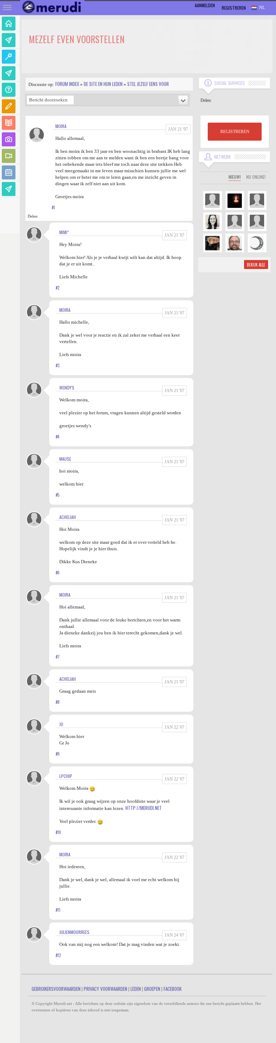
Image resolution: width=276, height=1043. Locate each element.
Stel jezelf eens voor (148, 83)
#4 (57, 436)
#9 (58, 754)
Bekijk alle (256, 265)
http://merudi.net (143, 807)
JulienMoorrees (74, 932)
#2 (57, 288)
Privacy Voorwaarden (105, 988)
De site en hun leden (103, 83)
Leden (135, 988)
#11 (58, 910)
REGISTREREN (234, 131)
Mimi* (64, 232)
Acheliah (67, 517)
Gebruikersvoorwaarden (56, 988)
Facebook (172, 988)
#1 (53, 207)
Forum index (67, 83)
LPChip (65, 776)
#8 (58, 702)
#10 (58, 832)
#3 (57, 365)
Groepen (152, 988)
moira (60, 126)
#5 (57, 495)
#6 (58, 572)
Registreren (234, 8)
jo (61, 724)
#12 (58, 955)
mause (65, 459)
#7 (58, 657)
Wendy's (66, 387)
